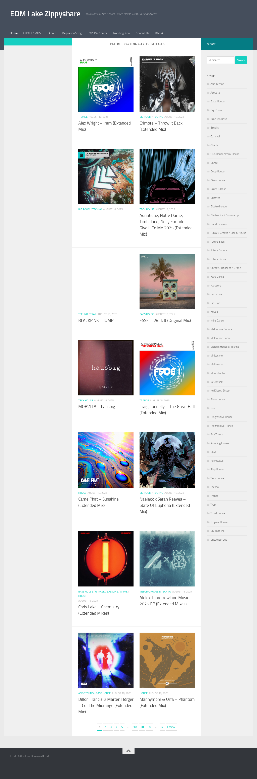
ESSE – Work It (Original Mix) (165, 320)
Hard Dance (217, 276)
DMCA (159, 33)
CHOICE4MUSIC (33, 33)
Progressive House (221, 417)
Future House (218, 259)
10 (135, 727)
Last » (171, 727)
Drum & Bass (218, 189)
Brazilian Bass (218, 119)
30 (149, 727)
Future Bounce (218, 250)
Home (14, 33)
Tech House (147, 209)
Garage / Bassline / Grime (111, 591)
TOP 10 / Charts (97, 33)
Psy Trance (216, 434)
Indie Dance (217, 320)
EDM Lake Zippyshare (45, 13)
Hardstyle (216, 294)
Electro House (218, 206)
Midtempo (216, 364)
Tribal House (217, 513)
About (52, 33)
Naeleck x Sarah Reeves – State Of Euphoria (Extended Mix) (165, 505)
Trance (83, 116)
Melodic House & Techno (155, 591)
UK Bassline (217, 531)
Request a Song (72, 33)
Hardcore (215, 285)
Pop (212, 408)
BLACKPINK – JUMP (95, 320)
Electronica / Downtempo (225, 215)
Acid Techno (86, 693)
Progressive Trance (221, 426)
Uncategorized (218, 539)
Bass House (147, 314)
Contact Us (142, 33)
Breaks (214, 127)
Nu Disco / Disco (219, 390)
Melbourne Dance (220, 338)
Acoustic (215, 92)
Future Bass (217, 241)
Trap (93, 314)
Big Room (145, 116)
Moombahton (218, 373)
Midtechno (216, 355)
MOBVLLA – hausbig (96, 406)
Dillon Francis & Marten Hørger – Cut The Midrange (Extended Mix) (106, 705)
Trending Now (121, 33)
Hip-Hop (215, 303)
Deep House (217, 171)
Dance (214, 163)
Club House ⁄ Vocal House (224, 154)
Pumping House (219, 443)
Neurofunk (216, 382)
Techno (158, 116)
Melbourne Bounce (221, 329)
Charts (214, 145)
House (82, 492)
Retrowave (216, 461)
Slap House (216, 469)
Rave (213, 452)
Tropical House (218, 522)
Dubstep (215, 198)
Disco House (217, 180)
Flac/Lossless (218, 224)
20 (142, 727)
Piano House (217, 399)
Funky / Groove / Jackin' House (228, 233)
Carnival (215, 136)
